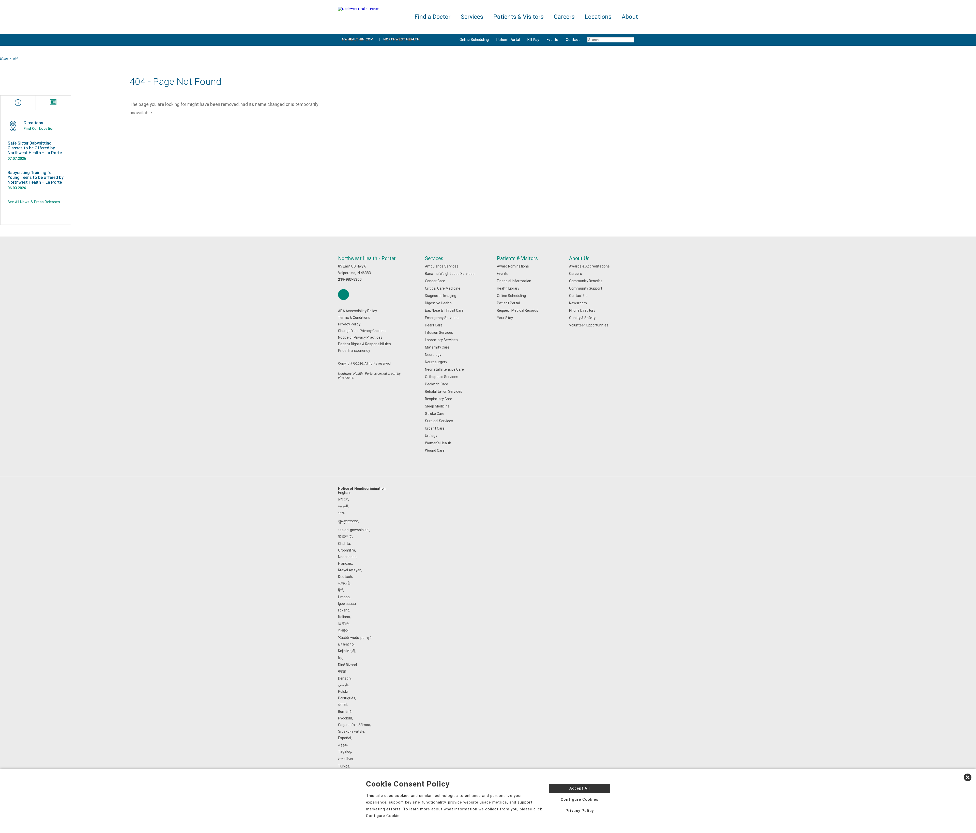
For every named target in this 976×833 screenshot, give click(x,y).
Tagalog (344, 751)
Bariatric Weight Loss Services (450, 274)
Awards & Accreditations (589, 266)
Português (346, 698)
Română (345, 712)
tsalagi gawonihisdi (353, 530)
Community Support (585, 288)
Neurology (433, 355)
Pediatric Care (436, 384)
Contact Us (578, 296)
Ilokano (343, 610)
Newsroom (578, 303)
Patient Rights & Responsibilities (364, 344)
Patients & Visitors (517, 258)
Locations (598, 16)
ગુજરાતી (344, 583)
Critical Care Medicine (442, 288)
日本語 (343, 623)
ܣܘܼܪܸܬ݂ (342, 745)
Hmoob (344, 597)
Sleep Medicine (437, 406)
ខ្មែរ (340, 658)
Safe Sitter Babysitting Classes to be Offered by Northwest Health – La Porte (35, 148)
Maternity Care (437, 347)
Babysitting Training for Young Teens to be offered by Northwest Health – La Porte (36, 177)
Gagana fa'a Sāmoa (354, 725)
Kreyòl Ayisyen (349, 570)
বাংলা (341, 513)
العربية (343, 506)
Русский (345, 718)
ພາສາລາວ (346, 644)
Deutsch (345, 577)
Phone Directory (582, 310)
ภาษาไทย (345, 759)
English (344, 493)
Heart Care (434, 325)
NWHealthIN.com (357, 39)
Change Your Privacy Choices (362, 331)
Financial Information (514, 281)
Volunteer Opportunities (588, 325)
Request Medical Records (517, 310)
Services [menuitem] (472, 16)
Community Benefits (586, 281)
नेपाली (342, 671)
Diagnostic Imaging (440, 296)
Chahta (344, 544)
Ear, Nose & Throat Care (444, 310)
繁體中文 (345, 537)
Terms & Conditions (354, 318)
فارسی (343, 685)
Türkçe (343, 766)
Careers (575, 274)
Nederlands (347, 557)
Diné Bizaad (347, 665)
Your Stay (505, 318)
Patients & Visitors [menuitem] (518, 16)
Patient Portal (508, 39)
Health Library (508, 288)
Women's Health (438, 443)
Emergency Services (442, 318)
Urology (431, 436)
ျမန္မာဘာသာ (348, 521)
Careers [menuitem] (564, 16)
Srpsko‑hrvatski (351, 731)
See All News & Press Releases (34, 202)
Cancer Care (435, 281)
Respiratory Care (438, 399)
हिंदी (340, 590)
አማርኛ (343, 499)
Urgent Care (435, 428)
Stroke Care (434, 414)
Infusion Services (439, 333)
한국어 (343, 630)
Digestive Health (438, 303)
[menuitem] (611, 39)
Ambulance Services (442, 266)
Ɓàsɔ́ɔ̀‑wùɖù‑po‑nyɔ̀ (355, 638)
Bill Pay (533, 39)
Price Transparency (354, 351)
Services (434, 258)
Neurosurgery (436, 362)
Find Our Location (39, 129)
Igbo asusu (347, 604)
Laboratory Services (441, 340)
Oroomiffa (346, 550)
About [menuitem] (630, 16)
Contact (573, 39)
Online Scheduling (474, 39)
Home (4, 58)
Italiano (344, 617)
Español (344, 738)
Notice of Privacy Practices (360, 337)
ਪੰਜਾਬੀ (342, 705)
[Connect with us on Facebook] (343, 294)
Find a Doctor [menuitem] (433, 16)
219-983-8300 (349, 279)
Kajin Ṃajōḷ (346, 651)
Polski (343, 691)
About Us (579, 258)
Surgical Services (439, 421)
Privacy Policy (349, 324)
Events (552, 39)
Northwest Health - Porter (367, 258)
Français (345, 563)
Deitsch (344, 678)
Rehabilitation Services (443, 391)
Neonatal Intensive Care (444, 369)
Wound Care (435, 450)
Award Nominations (513, 266)
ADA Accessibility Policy (357, 311)
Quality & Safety (582, 318)
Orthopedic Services (441, 377)
